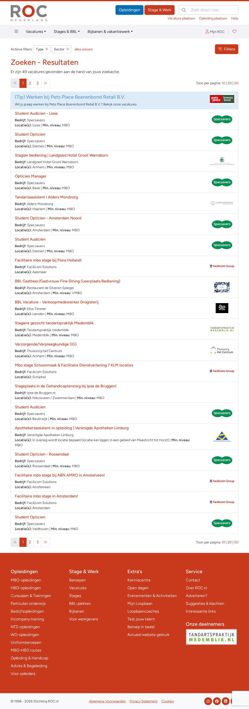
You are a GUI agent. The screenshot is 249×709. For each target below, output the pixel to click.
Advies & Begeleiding (29, 665)
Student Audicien (30, 239)
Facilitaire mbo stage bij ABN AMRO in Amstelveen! (60, 475)
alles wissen (83, 49)
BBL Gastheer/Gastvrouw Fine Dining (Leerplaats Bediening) (67, 281)
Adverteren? (196, 595)
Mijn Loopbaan (139, 603)
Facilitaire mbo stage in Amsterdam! (46, 496)
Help (234, 18)
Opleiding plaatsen (213, 18)
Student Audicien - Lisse (36, 113)
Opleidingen (129, 10)
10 (223, 83)
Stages (75, 595)
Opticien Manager (30, 176)
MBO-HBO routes (26, 650)
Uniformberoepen (26, 642)
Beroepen (77, 580)
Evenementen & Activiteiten (152, 595)
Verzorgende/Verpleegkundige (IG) (46, 344)
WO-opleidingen (25, 634)
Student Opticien (30, 134)
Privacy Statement (144, 701)
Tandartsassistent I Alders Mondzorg (46, 197)
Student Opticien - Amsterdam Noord (48, 218)
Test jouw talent (141, 619)
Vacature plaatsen (181, 18)
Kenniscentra (138, 580)
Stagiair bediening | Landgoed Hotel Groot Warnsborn (61, 155)
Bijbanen (76, 611)
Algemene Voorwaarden (107, 701)
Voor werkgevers (83, 619)
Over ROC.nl (196, 588)
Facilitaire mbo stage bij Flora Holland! (48, 260)
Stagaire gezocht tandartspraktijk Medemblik (54, 323)
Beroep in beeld (140, 627)
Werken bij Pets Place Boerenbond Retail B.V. (75, 97)
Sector (59, 49)
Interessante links (201, 611)
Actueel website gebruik (148, 634)
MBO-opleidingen (26, 580)
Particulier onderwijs (28, 603)
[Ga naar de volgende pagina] (45, 83)
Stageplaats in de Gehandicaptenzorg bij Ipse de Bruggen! (65, 386)
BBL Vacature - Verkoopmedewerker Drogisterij (56, 302)
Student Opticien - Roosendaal (42, 454)
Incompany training (27, 619)
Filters (229, 49)
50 (236, 83)
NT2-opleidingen (25, 627)
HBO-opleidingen (26, 588)
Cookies (167, 701)
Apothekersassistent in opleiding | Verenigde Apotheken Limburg (72, 428)
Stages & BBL (65, 31)
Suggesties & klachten (205, 603)
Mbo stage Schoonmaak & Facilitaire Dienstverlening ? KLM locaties (74, 365)
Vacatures (34, 31)
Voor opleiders (23, 673)
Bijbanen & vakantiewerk (109, 31)
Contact (193, 580)
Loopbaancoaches (143, 611)
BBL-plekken (80, 603)
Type (40, 49)
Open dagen (138, 588)
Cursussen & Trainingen (31, 595)
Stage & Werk (159, 10)
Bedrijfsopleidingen (27, 611)
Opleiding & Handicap (29, 658)
